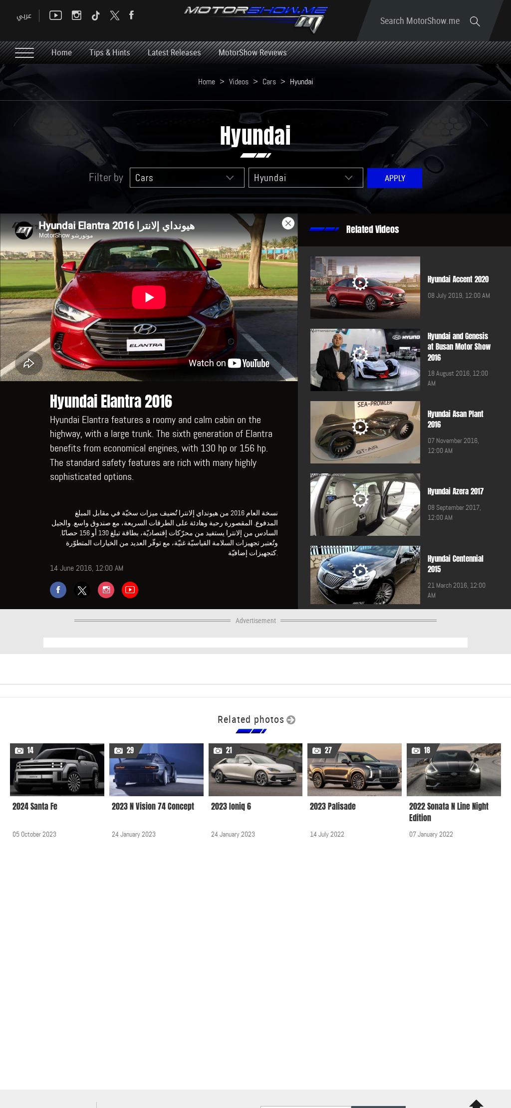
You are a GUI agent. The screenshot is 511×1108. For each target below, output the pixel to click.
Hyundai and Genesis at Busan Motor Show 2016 (459, 347)
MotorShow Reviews (253, 52)
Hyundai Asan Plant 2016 (456, 419)
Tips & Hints (109, 52)
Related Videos (372, 229)
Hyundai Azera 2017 (456, 491)
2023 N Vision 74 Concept (153, 806)
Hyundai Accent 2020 (458, 279)
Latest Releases (174, 52)
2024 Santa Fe (34, 806)
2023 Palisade (333, 806)
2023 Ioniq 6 (231, 806)
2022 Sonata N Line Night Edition (449, 812)
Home (61, 52)
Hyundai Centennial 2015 (456, 564)
